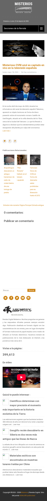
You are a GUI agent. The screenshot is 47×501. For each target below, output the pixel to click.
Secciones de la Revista (15, 28)
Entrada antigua (38, 205)
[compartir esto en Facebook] (10, 141)
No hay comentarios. (29, 72)
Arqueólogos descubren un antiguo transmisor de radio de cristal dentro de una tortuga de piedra (9, 180)
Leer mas (16, 424)
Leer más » (7, 131)
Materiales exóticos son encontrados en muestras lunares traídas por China (20, 460)
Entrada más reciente (11, 205)
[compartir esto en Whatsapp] (5, 141)
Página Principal (25, 205)
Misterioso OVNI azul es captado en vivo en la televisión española (23, 66)
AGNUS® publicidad (27, 495)
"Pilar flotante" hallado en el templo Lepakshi (22, 174)
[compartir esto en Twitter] (15, 141)
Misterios (23, 4)
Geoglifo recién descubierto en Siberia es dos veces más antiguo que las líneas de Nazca (23, 434)
